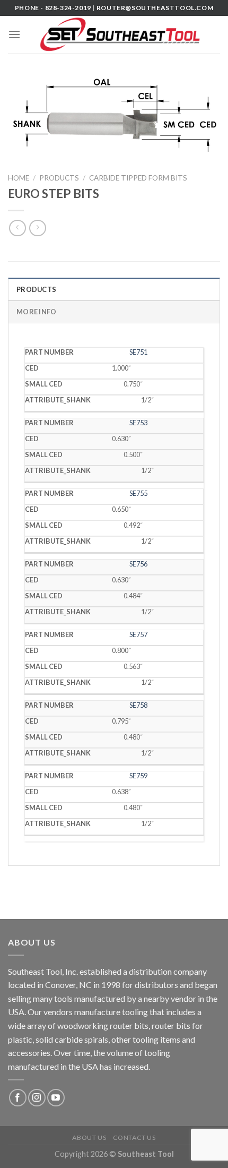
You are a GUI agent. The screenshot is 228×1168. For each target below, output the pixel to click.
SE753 (138, 422)
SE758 (138, 705)
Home (18, 178)
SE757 (138, 634)
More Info (36, 311)
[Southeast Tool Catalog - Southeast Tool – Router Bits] (120, 34)
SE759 (138, 775)
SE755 (138, 493)
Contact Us (134, 1137)
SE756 (138, 564)
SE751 (138, 352)
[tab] (114, 289)
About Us (89, 1137)
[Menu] (14, 34)
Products (59, 178)
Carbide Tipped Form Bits (138, 178)
